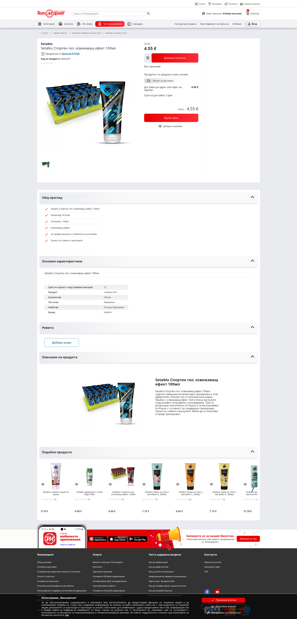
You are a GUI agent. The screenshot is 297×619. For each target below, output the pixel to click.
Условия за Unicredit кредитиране (109, 591)
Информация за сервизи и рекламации (167, 576)
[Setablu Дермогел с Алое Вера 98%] (89, 475)
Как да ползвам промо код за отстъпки (167, 586)
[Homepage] (51, 13)
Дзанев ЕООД (70, 53)
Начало (45, 33)
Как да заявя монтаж (158, 567)
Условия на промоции (47, 581)
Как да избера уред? (158, 562)
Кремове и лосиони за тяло (116, 33)
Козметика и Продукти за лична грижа (86, 33)
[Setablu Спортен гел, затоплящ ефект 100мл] (123, 475)
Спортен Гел (110, 292)
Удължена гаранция (102, 572)
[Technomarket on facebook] (207, 592)
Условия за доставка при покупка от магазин (58, 572)
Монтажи (97, 567)
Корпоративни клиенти (104, 586)
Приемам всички (226, 600)
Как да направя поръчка (160, 591)
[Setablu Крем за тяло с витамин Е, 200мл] (224, 475)
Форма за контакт (213, 562)
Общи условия (44, 562)
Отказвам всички (226, 606)
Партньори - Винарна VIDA (161, 581)
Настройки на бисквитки (226, 612)
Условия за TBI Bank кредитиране (109, 576)
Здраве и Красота (60, 33)
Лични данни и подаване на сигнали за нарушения (61, 591)
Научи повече (67, 544)
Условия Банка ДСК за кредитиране (110, 581)
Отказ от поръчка (45, 576)
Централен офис (212, 567)
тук (67, 615)
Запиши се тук (248, 538)
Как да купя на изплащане (161, 572)
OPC (206, 572)
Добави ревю (61, 342)
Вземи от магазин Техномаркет (108, 562)
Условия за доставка (46, 567)
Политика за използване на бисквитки (55, 586)
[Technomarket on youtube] (217, 592)
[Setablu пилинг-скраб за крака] (56, 475)
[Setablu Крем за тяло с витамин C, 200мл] (191, 475)
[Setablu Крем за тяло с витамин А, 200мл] (157, 475)
